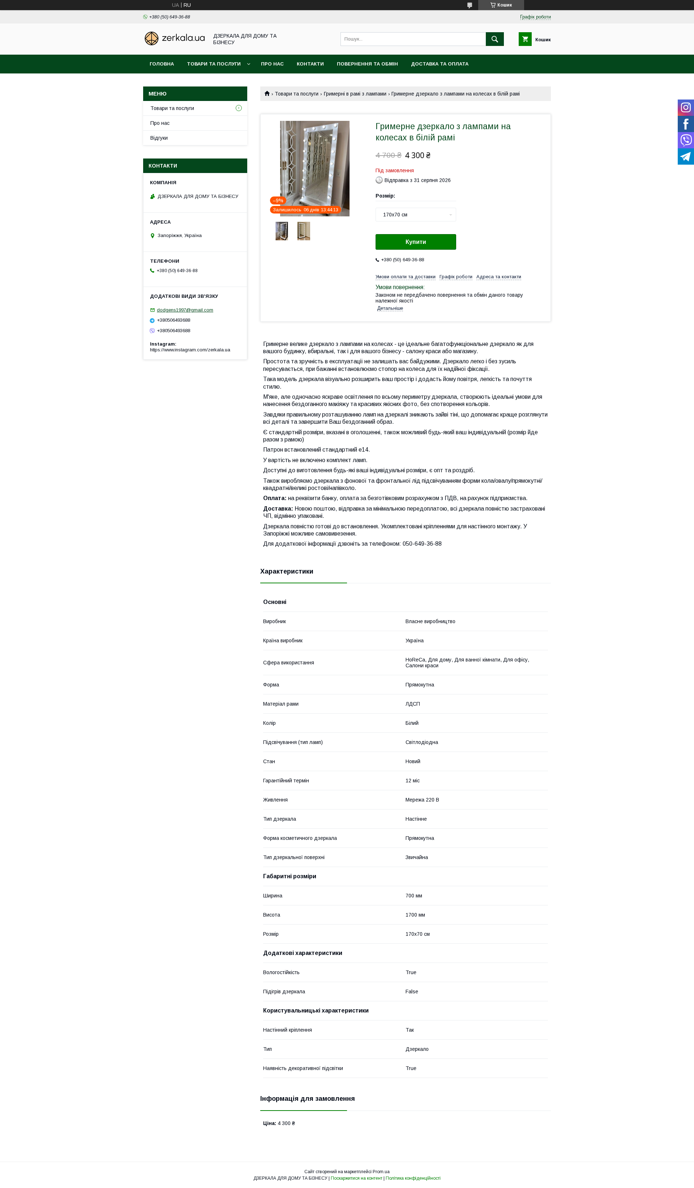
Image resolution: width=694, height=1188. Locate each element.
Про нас (272, 64)
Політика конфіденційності (413, 1178)
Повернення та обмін (367, 64)
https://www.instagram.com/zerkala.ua (190, 349)
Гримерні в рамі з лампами (355, 94)
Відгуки (159, 138)
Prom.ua (381, 1171)
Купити (416, 242)
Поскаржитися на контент (356, 1178)
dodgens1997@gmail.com (185, 310)
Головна (162, 64)
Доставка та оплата (439, 64)
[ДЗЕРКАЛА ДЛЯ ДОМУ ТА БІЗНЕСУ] (174, 45)
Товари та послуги (214, 64)
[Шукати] (495, 39)
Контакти (310, 64)
